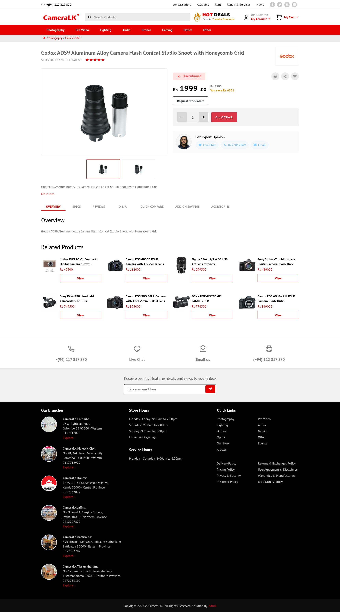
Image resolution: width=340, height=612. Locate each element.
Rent (218, 4)
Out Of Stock (224, 117)
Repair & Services (238, 4)
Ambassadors (182, 4)
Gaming (167, 30)
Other (207, 30)
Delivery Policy (226, 463)
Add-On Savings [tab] (187, 206)
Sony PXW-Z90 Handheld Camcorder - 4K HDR (77, 298)
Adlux (212, 606)
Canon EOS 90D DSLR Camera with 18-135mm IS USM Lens (146, 298)
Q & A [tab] (123, 206)
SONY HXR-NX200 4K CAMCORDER (206, 298)
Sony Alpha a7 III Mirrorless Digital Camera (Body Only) (276, 261)
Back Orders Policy (270, 482)
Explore (68, 438)
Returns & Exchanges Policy (277, 463)
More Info (47, 194)
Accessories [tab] (220, 206)
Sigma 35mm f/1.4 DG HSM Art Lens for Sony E (210, 261)
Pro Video (82, 30)
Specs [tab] (76, 206)
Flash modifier (72, 38)
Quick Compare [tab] (152, 206)
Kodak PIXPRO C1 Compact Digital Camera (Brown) (78, 261)
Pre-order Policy (227, 482)
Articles (222, 449)
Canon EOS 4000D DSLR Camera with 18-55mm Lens (145, 261)
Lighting (105, 30)
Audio (126, 30)
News (260, 4)
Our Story (223, 443)
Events (262, 443)
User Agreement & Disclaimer (277, 469)
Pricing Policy (226, 469)
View (80, 278)
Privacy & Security (229, 475)
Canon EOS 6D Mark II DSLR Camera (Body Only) (276, 298)
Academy (203, 4)
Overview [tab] (53, 206)
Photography (56, 30)
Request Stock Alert (190, 101)
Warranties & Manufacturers (276, 475)
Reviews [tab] (98, 206)
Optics (188, 30)
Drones (146, 30)
